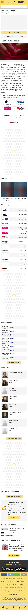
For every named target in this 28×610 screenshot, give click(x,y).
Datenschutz (5, 587)
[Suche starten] (26, 6)
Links (16, 591)
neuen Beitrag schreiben (14, 496)
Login (25, 608)
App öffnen (20, 1)
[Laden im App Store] (20, 569)
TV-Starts (19, 608)
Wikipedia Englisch (10, 535)
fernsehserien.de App (14, 565)
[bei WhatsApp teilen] (17, 574)
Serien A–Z (7, 584)
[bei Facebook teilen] (4, 574)
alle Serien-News (14, 555)
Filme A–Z (14, 584)
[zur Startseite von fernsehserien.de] (2, 2)
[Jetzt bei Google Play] (8, 569)
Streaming (14, 608)
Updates (4, 581)
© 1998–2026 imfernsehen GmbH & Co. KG (14, 578)
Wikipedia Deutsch (10, 533)
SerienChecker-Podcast (13, 581)
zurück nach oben (14, 594)
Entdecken (8, 608)
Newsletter (23, 581)
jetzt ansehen (15, 32)
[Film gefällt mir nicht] (22, 36)
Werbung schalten (9, 591)
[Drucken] (24, 574)
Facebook (21, 591)
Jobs (25, 587)
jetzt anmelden (14, 517)
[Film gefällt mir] (9, 36)
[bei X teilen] (11, 574)
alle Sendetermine (14, 362)
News (3, 608)
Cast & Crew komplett (14, 438)
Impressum (21, 584)
